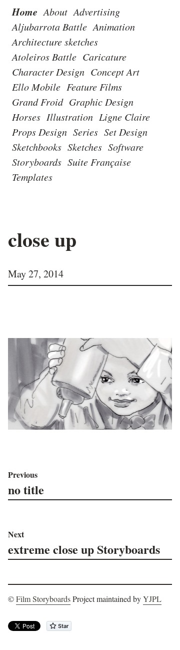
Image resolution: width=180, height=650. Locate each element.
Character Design (48, 71)
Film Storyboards (43, 598)
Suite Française (99, 161)
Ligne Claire (124, 116)
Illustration (69, 116)
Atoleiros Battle (44, 56)
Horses (26, 116)
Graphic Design (101, 101)
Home (25, 12)
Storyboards (37, 161)
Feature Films (94, 86)
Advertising (97, 11)
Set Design (126, 131)
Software (126, 146)
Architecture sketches (55, 41)
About (56, 11)
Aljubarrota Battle (49, 26)
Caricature (104, 56)
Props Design (39, 131)
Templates (32, 176)
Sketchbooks (37, 146)
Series (85, 131)
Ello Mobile (36, 86)
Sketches (85, 146)
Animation (114, 26)
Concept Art (115, 71)
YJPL (152, 598)
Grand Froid (37, 101)
